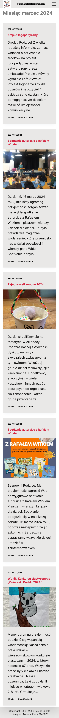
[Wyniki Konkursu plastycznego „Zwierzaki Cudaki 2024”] (29, 607)
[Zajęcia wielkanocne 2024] (29, 309)
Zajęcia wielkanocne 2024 (26, 284)
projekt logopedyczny (23, 35)
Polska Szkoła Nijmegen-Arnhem (31, 3)
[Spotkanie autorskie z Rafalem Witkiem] (29, 169)
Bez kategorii (15, 29)
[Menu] (54, 4)
